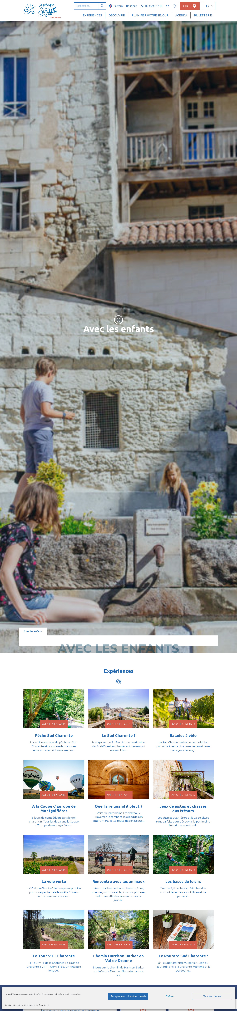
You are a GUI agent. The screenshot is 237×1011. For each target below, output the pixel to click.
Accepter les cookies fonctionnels (128, 996)
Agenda (181, 15)
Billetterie (203, 15)
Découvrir (117, 15)
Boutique (131, 6)
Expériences (92, 15)
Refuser (170, 996)
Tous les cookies (212, 996)
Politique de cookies (14, 1005)
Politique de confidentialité (36, 1005)
